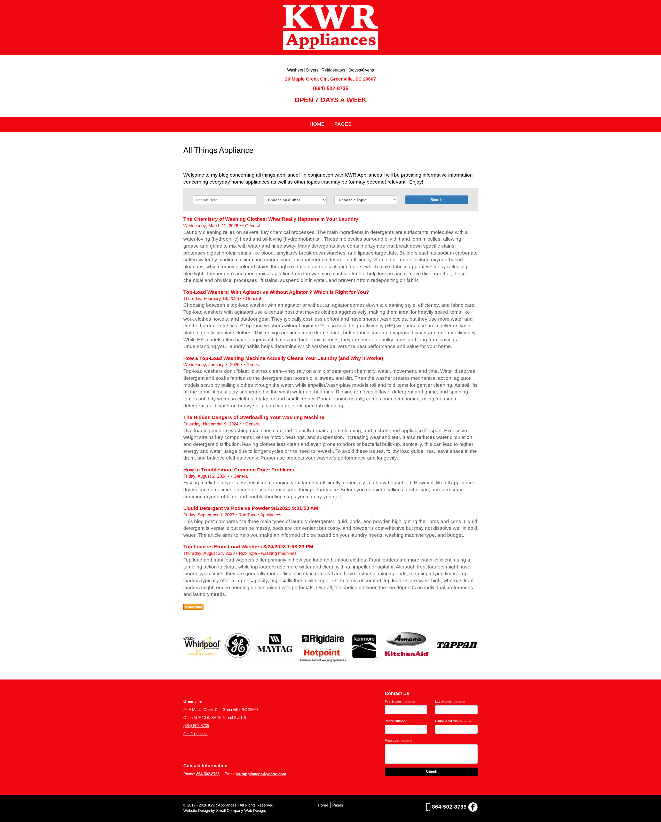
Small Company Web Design (240, 810)
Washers (295, 70)
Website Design (197, 810)
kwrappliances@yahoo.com (261, 774)
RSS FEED (194, 606)
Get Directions (195, 734)
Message (398, 740)
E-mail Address (453, 721)
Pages (342, 124)
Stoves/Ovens (361, 70)
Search (436, 199)
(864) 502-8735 (330, 88)
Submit (431, 772)
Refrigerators (333, 70)
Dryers (312, 70)
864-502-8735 (207, 774)
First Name (400, 702)
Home (317, 124)
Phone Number (396, 721)
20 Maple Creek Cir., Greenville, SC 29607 (330, 79)
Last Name (450, 702)
